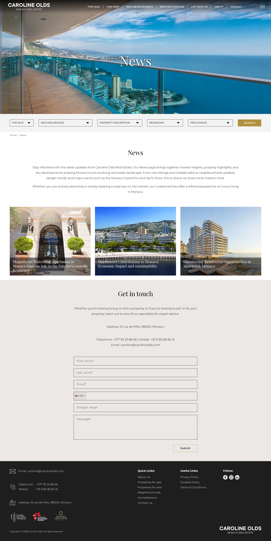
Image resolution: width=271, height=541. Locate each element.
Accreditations (147, 498)
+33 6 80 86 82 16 (46, 489)
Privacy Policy (189, 477)
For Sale (94, 6)
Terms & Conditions (193, 488)
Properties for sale (149, 482)
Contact (236, 6)
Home (13, 135)
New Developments (139, 6)
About (219, 6)
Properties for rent (150, 488)
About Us (144, 477)
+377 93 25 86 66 (47, 485)
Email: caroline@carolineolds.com (41, 471)
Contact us (145, 503)
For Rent (113, 6)
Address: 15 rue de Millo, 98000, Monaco (45, 503)
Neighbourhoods (172, 6)
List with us (199, 6)
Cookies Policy (189, 482)
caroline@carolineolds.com (140, 345)
